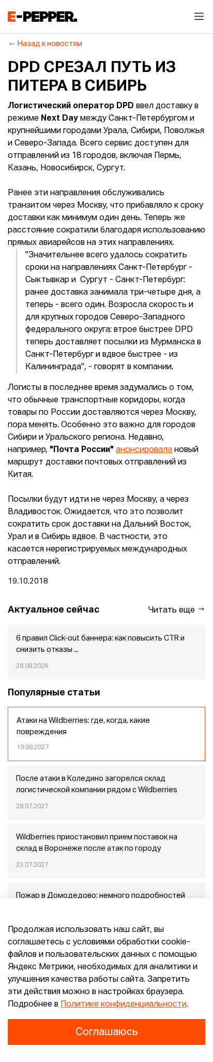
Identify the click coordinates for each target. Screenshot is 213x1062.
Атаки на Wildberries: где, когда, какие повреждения (83, 726)
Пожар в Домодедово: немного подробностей (100, 895)
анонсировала (144, 450)
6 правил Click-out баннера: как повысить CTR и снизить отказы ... (100, 644)
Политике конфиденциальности (123, 1004)
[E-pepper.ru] (42, 16)
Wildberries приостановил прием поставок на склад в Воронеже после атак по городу (96, 843)
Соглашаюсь (106, 1032)
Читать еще (172, 610)
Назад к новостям (50, 44)
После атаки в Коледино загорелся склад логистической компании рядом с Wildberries (96, 784)
